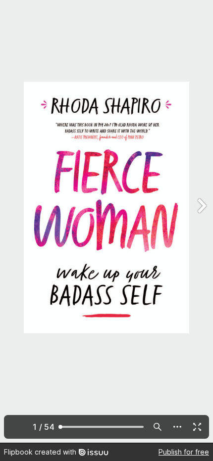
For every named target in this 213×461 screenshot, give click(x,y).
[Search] (157, 427)
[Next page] (201, 221)
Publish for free (184, 452)
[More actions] (177, 427)
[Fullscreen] (197, 427)
